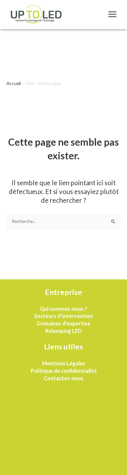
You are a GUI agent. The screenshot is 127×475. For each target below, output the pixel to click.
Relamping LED (63, 331)
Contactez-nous (63, 378)
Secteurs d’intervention (63, 316)
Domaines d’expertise (63, 323)
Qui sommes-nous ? (63, 309)
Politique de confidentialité (64, 371)
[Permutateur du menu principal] (112, 14)
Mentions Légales (63, 363)
